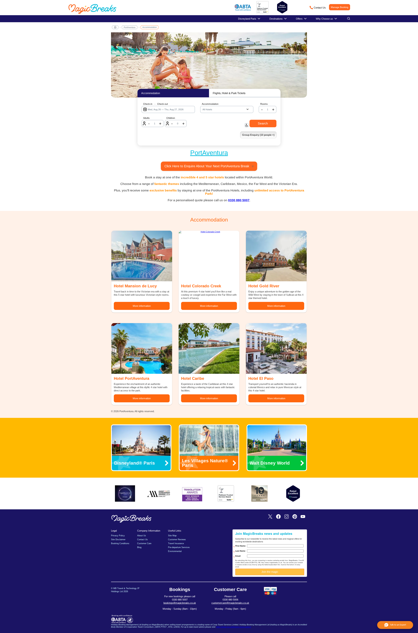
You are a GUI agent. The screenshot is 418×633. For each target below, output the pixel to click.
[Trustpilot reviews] (282, 7)
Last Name (240, 551)
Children (170, 118)
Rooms (264, 104)
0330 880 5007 (238, 200)
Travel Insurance (176, 543)
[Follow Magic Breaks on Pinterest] (294, 516)
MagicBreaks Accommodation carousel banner (209, 66)
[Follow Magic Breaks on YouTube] (303, 516)
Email (238, 556)
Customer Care (144, 543)
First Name (240, 546)
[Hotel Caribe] (209, 348)
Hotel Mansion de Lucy (135, 286)
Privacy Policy (118, 535)
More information (142, 305)
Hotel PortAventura (131, 378)
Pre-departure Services (179, 547)
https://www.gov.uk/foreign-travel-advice (233, 627)
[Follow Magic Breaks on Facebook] (278, 516)
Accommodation (149, 27)
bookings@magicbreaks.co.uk (179, 603)
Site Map (172, 535)
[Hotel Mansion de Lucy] (141, 256)
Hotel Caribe (192, 378)
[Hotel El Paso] (276, 348)
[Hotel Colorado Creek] (209, 256)
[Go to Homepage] (115, 28)
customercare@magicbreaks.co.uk (230, 603)
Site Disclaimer (118, 539)
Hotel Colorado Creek (201, 286)
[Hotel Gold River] (276, 256)
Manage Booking (339, 7)
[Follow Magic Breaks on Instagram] (286, 516)
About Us (141, 535)
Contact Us (320, 7)
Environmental (175, 551)
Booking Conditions (120, 543)
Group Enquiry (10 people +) (258, 134)
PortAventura (129, 27)
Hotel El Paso (260, 378)
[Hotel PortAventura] (141, 348)
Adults (146, 118)
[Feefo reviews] (262, 13)
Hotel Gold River (263, 286)
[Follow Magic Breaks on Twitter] (270, 516)
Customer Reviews (177, 539)
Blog (139, 547)
